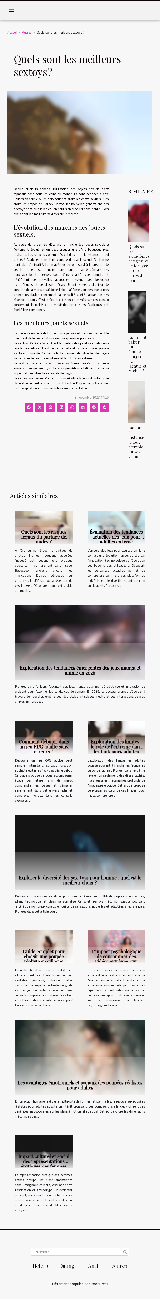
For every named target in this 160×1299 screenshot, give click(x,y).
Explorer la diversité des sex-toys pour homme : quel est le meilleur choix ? (80, 880)
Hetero (40, 1265)
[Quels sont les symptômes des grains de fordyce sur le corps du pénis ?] (138, 221)
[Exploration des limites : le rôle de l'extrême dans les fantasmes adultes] (116, 736)
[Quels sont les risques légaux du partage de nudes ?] (43, 526)
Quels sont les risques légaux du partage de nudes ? (43, 536)
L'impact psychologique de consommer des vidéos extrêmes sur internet (116, 958)
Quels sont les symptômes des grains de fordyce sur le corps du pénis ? (138, 263)
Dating (66, 1265)
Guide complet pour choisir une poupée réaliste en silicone (44, 956)
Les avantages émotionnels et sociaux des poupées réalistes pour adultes (80, 1085)
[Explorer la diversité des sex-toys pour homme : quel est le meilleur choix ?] (80, 852)
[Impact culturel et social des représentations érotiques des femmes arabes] (43, 1151)
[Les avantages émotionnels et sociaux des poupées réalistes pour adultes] (80, 1056)
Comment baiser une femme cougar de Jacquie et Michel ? (137, 353)
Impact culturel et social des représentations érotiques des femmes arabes (43, 1163)
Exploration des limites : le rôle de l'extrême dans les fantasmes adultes (116, 746)
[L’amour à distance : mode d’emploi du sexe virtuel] (136, 402)
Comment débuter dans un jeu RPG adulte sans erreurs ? (44, 746)
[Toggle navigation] (11, 10)
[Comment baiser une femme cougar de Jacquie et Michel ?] (137, 312)
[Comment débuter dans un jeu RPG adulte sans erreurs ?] (43, 736)
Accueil (12, 32)
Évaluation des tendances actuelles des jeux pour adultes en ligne (116, 536)
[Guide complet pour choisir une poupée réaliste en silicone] (43, 946)
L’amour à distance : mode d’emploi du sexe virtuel (136, 442)
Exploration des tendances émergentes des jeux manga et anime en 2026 (80, 670)
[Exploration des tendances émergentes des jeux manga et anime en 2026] (80, 642)
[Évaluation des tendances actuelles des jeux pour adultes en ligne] (116, 526)
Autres (27, 32)
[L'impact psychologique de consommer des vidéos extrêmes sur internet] (116, 946)
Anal (93, 1265)
